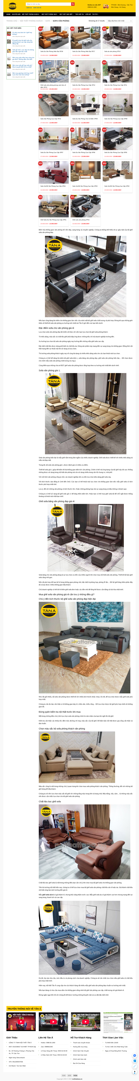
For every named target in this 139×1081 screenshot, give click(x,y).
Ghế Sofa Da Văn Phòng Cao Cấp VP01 (53, 220)
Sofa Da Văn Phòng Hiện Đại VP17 (83, 51)
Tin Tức (95, 14)
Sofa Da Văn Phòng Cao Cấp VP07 (51, 152)
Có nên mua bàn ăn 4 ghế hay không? (22, 33)
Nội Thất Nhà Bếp (66, 14)
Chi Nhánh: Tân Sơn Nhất (17, 1066)
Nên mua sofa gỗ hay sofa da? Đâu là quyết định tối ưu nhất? (22, 66)
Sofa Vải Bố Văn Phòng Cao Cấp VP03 (84, 186)
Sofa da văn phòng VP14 (112, 51)
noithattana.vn (77, 1079)
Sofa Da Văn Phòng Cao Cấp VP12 (83, 85)
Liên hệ (88, 14)
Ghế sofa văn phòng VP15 (80, 220)
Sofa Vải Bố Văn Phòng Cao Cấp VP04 (53, 186)
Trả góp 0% (79, 14)
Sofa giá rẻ (37, 7)
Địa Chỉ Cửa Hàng (79, 1063)
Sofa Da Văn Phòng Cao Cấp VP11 (115, 85)
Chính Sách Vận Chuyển (81, 1051)
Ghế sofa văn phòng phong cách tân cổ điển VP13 (53, 86)
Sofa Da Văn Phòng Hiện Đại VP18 (51, 51)
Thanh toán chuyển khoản (81, 1042)
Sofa (47, 21)
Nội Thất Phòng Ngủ (49, 14)
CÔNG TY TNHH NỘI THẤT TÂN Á (20, 1042)
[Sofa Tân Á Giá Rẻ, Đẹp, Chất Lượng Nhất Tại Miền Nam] (14, 6)
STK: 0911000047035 (16, 1062)
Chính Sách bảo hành (80, 1055)
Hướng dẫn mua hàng (80, 1047)
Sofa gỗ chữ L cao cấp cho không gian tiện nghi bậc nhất (23, 50)
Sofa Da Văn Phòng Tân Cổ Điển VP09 (85, 119)
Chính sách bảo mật (79, 1059)
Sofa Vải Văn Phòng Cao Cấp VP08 (115, 119)
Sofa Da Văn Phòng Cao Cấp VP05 (115, 152)
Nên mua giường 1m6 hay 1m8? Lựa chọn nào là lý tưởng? (22, 74)
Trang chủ (11, 21)
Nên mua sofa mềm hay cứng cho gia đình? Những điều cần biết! (23, 58)
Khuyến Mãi (16, 14)
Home (8, 14)
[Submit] (73, 4)
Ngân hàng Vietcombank (17, 1057)
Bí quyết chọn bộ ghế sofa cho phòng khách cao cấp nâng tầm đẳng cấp (22, 42)
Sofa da (29, 7)
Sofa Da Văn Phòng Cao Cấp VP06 (83, 152)
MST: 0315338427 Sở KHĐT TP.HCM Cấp (22, 1047)
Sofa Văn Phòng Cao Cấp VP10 (50, 119)
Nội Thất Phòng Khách (30, 14)
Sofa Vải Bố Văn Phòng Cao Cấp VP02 (116, 186)
